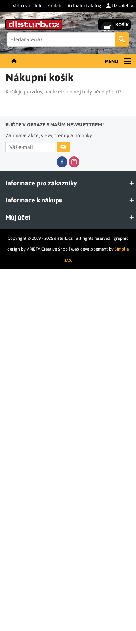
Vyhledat (122, 39)
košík (122, 25)
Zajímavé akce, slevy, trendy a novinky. (54, 130)
